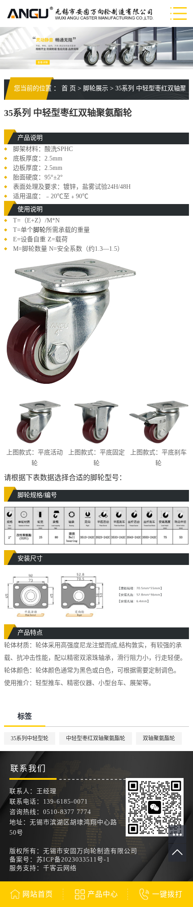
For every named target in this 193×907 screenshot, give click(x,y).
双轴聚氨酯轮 (159, 738)
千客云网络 (60, 868)
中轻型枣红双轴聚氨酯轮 (95, 738)
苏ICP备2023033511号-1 (73, 859)
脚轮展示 (95, 88)
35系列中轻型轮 (29, 738)
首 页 (68, 88)
